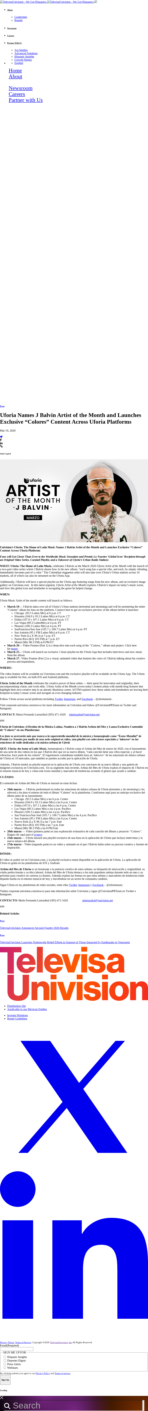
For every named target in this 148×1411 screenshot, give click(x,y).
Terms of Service (23, 1342)
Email (9, 1345)
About (15, 76)
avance (38, 834)
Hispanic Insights (24, 56)
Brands (18, 20)
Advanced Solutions (26, 53)
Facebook (87, 699)
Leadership (20, 17)
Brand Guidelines (17, 1018)
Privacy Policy (43, 1373)
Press (2, 406)
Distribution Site (16, 1005)
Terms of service (62, 1373)
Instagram (69, 699)
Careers (17, 94)
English (18, 63)
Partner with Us (26, 100)
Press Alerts (14, 1364)
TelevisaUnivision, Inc (61, 1342)
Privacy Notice (7, 1342)
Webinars (12, 1367)
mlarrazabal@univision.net (84, 714)
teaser (14, 648)
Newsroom (20, 88)
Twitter (59, 699)
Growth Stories (23, 59)
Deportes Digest (16, 1360)
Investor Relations (17, 1015)
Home (15, 70)
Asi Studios (21, 50)
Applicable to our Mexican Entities (27, 1009)
